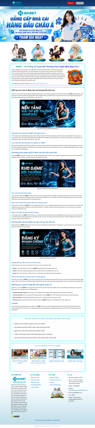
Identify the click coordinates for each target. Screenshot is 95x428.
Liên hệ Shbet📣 (66, 7)
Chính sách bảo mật (55, 380)
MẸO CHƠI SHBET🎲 (37, 7)
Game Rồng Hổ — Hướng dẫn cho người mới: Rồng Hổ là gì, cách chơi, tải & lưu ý (38, 362)
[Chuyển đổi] (13, 323)
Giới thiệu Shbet (54, 377)
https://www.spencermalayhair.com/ (39, 83)
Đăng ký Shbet (35, 377)
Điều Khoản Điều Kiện (41, 420)
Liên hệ (52, 382)
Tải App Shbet (35, 387)
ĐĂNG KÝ (71, 3)
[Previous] (11, 359)
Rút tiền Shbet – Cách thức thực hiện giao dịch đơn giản (75, 360)
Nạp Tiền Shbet (35, 380)
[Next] (84, 359)
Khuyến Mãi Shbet (36, 384)
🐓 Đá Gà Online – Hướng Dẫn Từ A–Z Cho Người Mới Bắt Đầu (19, 361)
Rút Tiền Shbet (35, 382)
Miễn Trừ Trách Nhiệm (54, 420)
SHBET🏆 (27, 7)
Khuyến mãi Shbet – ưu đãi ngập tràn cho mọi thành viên (56, 360)
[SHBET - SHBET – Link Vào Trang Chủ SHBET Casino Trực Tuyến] (17, 3)
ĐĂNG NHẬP (80, 3)
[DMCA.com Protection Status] (15, 416)
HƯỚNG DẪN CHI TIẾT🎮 (52, 7)
